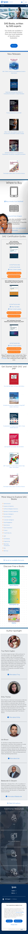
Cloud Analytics (7, 516)
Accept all (9, 921)
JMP (5, 536)
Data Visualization (8, 527)
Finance (5, 530)
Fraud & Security (7, 533)
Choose (4, 358)
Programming (7, 541)
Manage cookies (14, 924)
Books (2, 5)
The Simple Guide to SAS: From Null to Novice (14, 173)
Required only (18, 921)
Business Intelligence (8, 514)
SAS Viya (6, 550)
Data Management (8, 522)
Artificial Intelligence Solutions (11, 508)
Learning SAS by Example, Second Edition (14, 446)
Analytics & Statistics (9, 506)
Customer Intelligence (9, 519)
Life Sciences (7, 538)
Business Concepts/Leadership (11, 511)
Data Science (7, 525)
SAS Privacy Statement (20, 912)
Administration (7, 503)
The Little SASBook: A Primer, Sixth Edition (14, 386)
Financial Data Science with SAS (14, 112)
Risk (5, 548)
